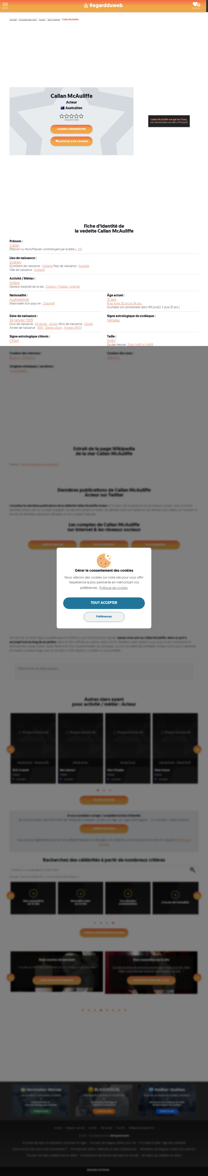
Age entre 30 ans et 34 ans (124, 303)
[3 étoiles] (71, 116)
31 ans (111, 300)
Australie (84, 266)
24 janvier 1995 (21, 320)
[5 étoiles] (81, 116)
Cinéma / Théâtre (57, 286)
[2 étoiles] (66, 116)
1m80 (111, 341)
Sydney (15, 262)
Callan (14, 246)
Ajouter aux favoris (73, 141)
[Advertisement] (104, 56)
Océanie (47, 266)
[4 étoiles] (76, 116)
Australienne (19, 300)
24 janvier (41, 324)
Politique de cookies (113, 588)
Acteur (42, 20)
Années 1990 (72, 328)
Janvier (88, 324)
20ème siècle (53, 328)
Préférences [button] (104, 616)
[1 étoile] (61, 116)
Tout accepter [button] (104, 603)
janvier (53, 324)
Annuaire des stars (28, 20)
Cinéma (74, 286)
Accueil (13, 20)
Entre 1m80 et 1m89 (140, 344)
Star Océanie (54, 20)
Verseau (113, 320)
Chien (14, 341)
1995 (40, 328)
